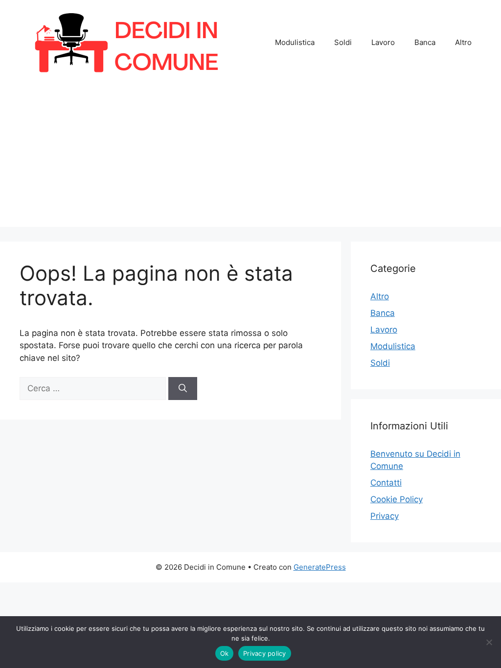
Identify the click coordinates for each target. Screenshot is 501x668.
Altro (463, 42)
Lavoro (383, 42)
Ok (224, 653)
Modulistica (295, 42)
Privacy (384, 516)
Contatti (386, 483)
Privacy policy (264, 653)
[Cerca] (182, 389)
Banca (424, 42)
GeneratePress (320, 567)
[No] (489, 642)
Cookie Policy (396, 499)
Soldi (343, 42)
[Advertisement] (250, 158)
